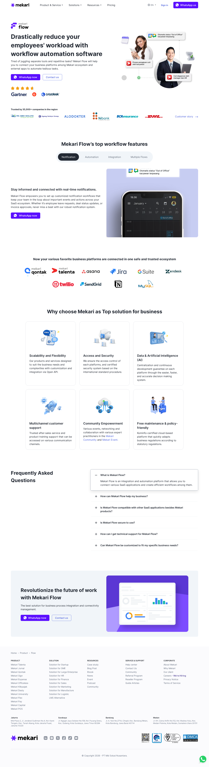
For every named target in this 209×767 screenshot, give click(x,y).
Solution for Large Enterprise (63, 672)
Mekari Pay (16, 701)
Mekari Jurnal (17, 668)
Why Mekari (169, 668)
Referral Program (133, 675)
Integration (114, 156)
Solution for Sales (57, 683)
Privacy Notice (171, 679)
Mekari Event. (110, 439)
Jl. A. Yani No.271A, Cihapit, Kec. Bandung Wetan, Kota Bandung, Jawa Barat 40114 (127, 722)
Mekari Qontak (18, 672)
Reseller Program (133, 679)
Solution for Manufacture (61, 690)
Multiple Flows (139, 156)
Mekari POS (17, 708)
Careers (175, 675)
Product (24, 653)
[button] (152, 5)
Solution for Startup (59, 664)
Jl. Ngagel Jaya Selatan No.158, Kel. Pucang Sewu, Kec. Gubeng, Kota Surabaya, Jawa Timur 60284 (80, 722)
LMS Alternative (57, 697)
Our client (168, 672)
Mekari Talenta (18, 664)
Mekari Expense (19, 679)
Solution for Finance (59, 679)
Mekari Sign (17, 675)
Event (90, 679)
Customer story (184, 116)
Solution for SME (57, 668)
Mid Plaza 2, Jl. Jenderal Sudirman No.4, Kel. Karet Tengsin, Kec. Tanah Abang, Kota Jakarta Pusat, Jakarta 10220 (32, 723)
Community (93, 686)
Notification (68, 156)
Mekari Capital (18, 705)
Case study (93, 664)
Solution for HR (56, 675)
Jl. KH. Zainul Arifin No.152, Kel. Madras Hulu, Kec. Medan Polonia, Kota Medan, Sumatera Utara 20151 (175, 722)
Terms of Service (172, 683)
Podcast (91, 683)
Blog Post (92, 668)
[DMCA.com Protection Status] (190, 738)
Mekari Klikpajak (19, 686)
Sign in (164, 5)
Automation (92, 156)
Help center (131, 664)
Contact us (52, 77)
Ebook (90, 672)
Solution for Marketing (60, 686)
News (90, 675)
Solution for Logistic (59, 694)
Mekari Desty (17, 690)
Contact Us (131, 668)
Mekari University (19, 694)
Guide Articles (132, 683)
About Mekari (170, 664)
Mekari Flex (16, 697)
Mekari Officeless (19, 683)
